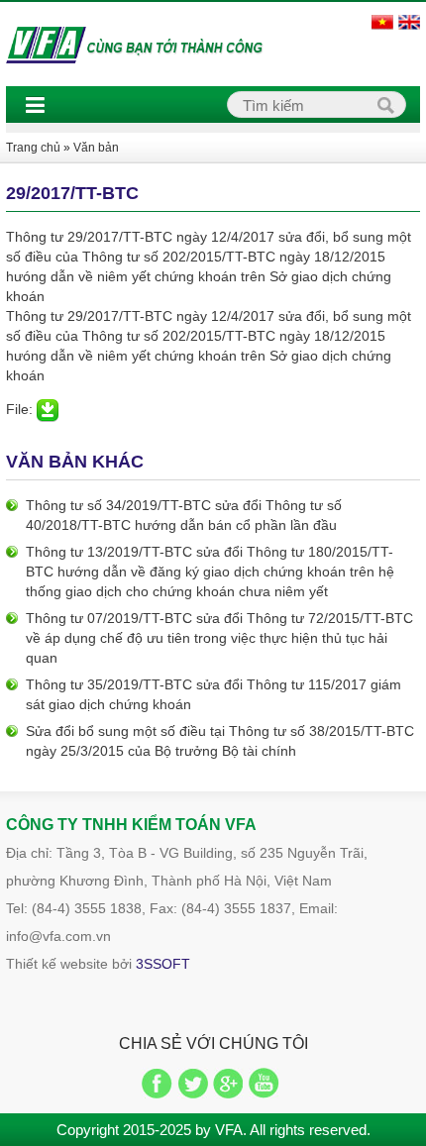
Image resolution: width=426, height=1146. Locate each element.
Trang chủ (33, 148)
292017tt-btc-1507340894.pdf (47, 410)
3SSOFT (163, 964)
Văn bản (96, 148)
